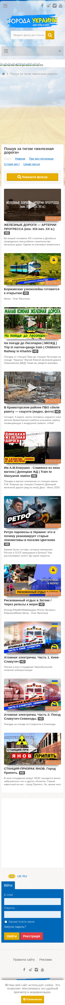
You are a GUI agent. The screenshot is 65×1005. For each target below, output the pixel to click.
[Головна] (3, 74)
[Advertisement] (32, 112)
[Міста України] (32, 21)
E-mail (8, 895)
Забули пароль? (15, 926)
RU (25, 876)
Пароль (9, 908)
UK (12, 876)
